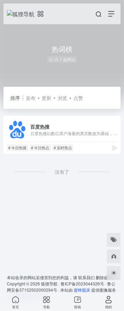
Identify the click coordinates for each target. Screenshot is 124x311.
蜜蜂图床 (82, 290)
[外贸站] (114, 256)
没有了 (62, 171)
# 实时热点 (63, 147)
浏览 (62, 97)
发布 (30, 97)
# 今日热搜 (17, 147)
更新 (46, 97)
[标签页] (114, 240)
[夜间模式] (114, 273)
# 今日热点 (40, 147)
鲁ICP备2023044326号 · (84, 283)
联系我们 (86, 277)
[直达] (114, 147)
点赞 (78, 97)
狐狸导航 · (51, 283)
